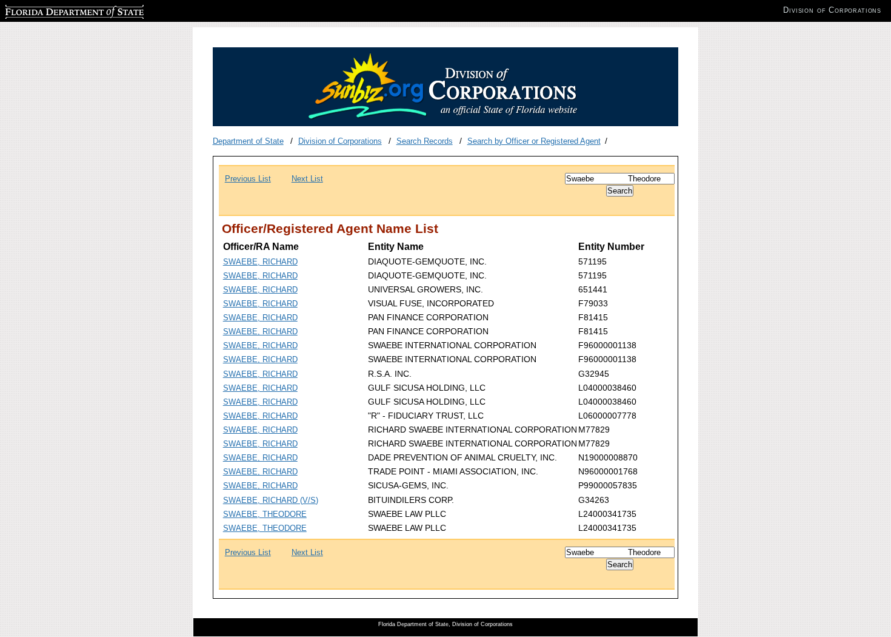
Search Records (424, 141)
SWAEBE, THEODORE (265, 514)
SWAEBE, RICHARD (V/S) (270, 500)
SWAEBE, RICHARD (260, 261)
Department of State (248, 141)
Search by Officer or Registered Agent (534, 141)
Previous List (248, 178)
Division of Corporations (340, 141)
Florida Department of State (53, 10)
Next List (307, 178)
